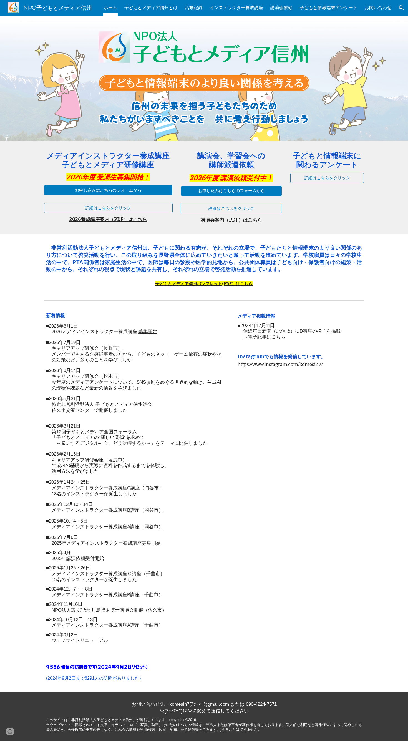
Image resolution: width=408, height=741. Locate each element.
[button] (401, 7)
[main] (108, 166)
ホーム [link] (110, 7)
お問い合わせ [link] (378, 7)
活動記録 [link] (194, 7)
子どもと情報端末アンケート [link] (328, 7)
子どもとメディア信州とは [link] (151, 7)
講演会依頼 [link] (281, 7)
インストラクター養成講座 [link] (236, 7)
